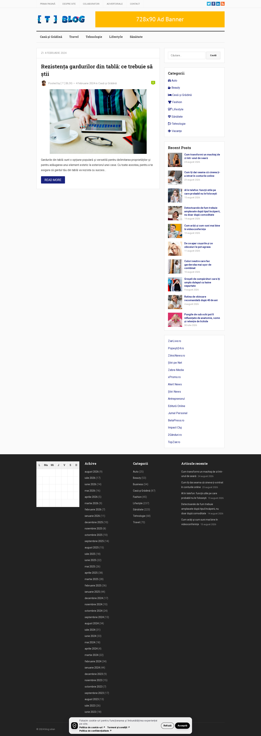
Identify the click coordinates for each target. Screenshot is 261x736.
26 (39, 503)
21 (52, 495)
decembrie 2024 (94, 598)
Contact (135, 3)
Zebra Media (176, 370)
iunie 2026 (90, 484)
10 (70, 480)
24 (70, 495)
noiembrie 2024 (93, 604)
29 (58, 503)
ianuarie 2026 (92, 515)
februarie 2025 (93, 585)
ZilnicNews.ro (176, 355)
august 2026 (92, 471)
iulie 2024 (90, 629)
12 (39, 487)
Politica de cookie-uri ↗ (92, 727)
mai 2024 (90, 642)
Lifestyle (116, 37)
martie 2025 (91, 579)
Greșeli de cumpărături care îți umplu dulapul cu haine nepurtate (202, 282)
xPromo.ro (174, 377)
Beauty (175, 87)
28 (52, 503)
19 (39, 495)
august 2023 (92, 699)
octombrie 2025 (93, 534)
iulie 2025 (90, 553)
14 (52, 487)
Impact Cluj (175, 427)
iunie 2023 (90, 711)
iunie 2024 (90, 636)
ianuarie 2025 (92, 591)
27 (45, 503)
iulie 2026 (90, 477)
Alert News (175, 384)
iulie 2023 (90, 705)
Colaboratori (91, 3)
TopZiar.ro (174, 442)
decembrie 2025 (94, 522)
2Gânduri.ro (175, 434)
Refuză (168, 725)
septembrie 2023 (94, 693)
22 (58, 495)
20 (45, 495)
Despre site (69, 3)
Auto (174, 80)
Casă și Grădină (51, 37)
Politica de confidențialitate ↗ (95, 730)
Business (138, 484)
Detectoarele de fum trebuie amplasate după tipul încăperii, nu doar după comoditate (202, 211)
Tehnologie (94, 37)
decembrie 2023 (94, 674)
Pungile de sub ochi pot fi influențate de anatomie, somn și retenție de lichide (202, 318)
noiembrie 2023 (93, 680)
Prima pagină (47, 3)
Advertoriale (115, 3)
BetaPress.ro (176, 420)
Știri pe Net (175, 362)
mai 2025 (90, 566)
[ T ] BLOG (66, 83)
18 (76, 487)
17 (70, 487)
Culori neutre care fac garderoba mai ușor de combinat (197, 264)
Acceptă (182, 725)
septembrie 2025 (94, 541)
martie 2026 (91, 503)
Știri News (174, 391)
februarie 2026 (93, 509)
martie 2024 (91, 655)
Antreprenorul (176, 398)
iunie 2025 (90, 560)
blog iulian (49, 729)
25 (76, 495)
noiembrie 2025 (93, 528)
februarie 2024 (93, 661)
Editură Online (176, 406)
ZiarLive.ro (174, 341)
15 (58, 487)
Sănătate (136, 37)
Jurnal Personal (177, 413)
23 (64, 495)
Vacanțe (176, 131)
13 (45, 487)
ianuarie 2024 (92, 667)
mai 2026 (90, 490)
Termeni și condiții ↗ (118, 727)
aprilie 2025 (91, 572)
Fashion (177, 102)
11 (76, 480)
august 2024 (92, 623)
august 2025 (92, 547)
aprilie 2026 (91, 496)
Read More (53, 180)
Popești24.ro (176, 348)
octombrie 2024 (93, 610)
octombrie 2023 (93, 686)
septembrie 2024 (94, 617)
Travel (74, 37)
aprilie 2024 (91, 648)
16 (64, 487)
